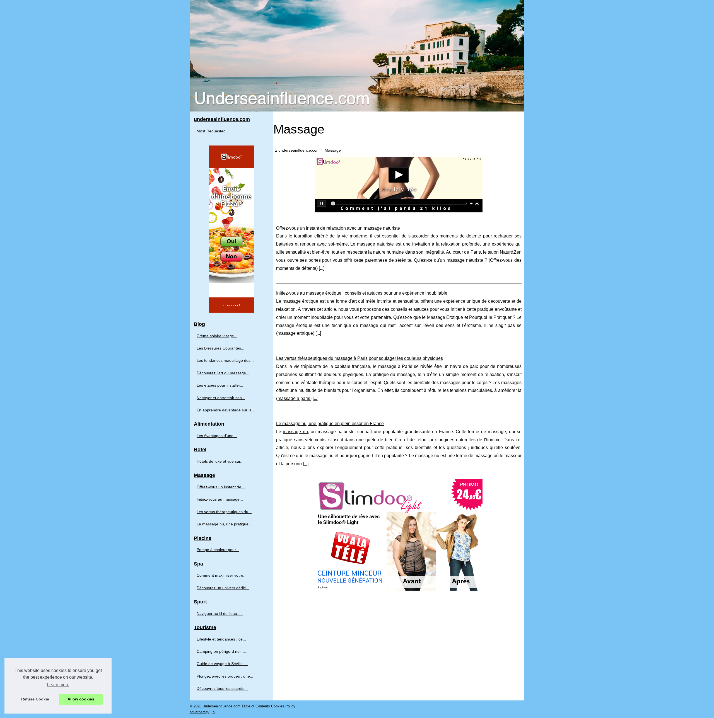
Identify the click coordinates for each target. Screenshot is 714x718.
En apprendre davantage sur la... (226, 410)
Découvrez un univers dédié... (223, 588)
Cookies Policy (283, 706)
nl (214, 712)
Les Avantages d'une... (217, 435)
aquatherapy (199, 712)
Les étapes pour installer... (220, 385)
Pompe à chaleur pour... (218, 549)
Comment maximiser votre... (222, 575)
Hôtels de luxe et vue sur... (220, 461)
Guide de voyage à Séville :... (222, 663)
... (321, 268)
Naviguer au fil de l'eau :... (220, 613)
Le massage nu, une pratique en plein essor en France (330, 423)
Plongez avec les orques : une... (225, 676)
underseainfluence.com (299, 150)
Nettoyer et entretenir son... (221, 398)
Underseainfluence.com (221, 706)
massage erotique (295, 333)
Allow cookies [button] (80, 699)
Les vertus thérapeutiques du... (224, 512)
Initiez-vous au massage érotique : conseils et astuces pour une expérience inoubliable (361, 293)
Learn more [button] (58, 684)
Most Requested (211, 131)
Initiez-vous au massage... (220, 499)
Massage (333, 150)
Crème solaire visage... (217, 336)
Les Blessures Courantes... (220, 348)
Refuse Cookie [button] (35, 699)
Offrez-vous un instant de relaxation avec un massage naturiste (338, 228)
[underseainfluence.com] (357, 55)
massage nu (295, 431)
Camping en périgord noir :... (222, 651)
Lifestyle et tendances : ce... (221, 639)
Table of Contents (256, 706)
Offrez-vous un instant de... (221, 487)
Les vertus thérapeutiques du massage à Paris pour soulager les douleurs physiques (359, 358)
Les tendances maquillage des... (225, 360)
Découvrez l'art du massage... (223, 373)
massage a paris (294, 398)
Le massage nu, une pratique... (224, 524)
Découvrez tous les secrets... (222, 688)
